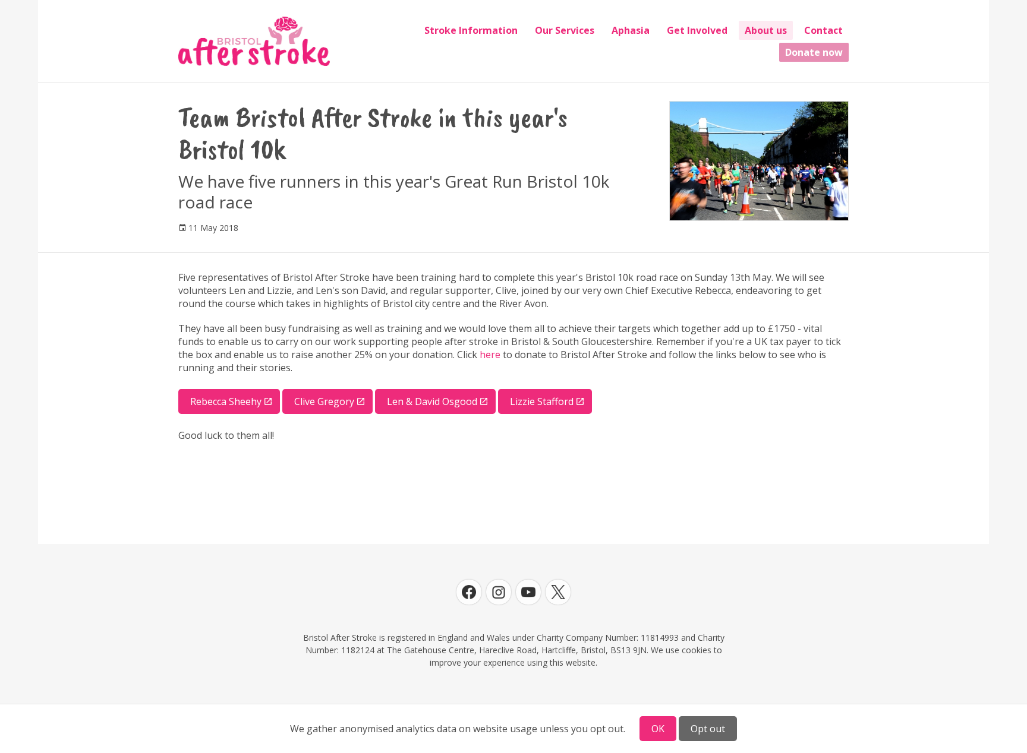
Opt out (708, 728)
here (490, 354)
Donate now (814, 52)
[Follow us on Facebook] (468, 592)
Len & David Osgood (432, 401)
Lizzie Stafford (542, 401)
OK (657, 728)
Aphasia (631, 30)
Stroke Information (471, 30)
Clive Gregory (324, 401)
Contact (823, 30)
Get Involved (697, 30)
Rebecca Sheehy (226, 401)
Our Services (564, 30)
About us (766, 30)
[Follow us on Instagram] (498, 592)
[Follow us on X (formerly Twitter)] (558, 592)
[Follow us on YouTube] (528, 592)
